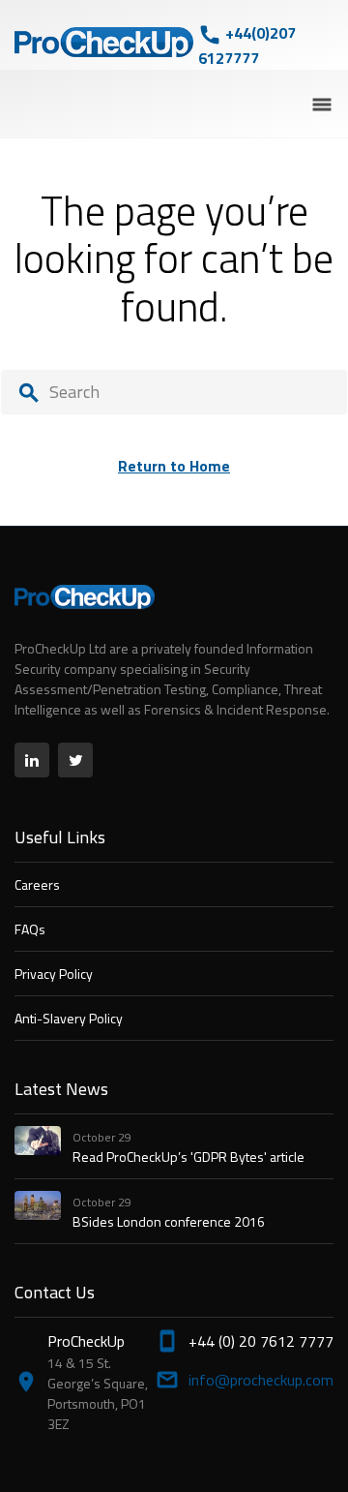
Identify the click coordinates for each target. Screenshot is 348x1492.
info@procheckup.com (261, 1379)
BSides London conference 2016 (168, 1221)
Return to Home (174, 465)
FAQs (29, 929)
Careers (37, 884)
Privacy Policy (53, 973)
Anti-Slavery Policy (68, 1018)
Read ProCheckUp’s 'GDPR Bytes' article (188, 1156)
